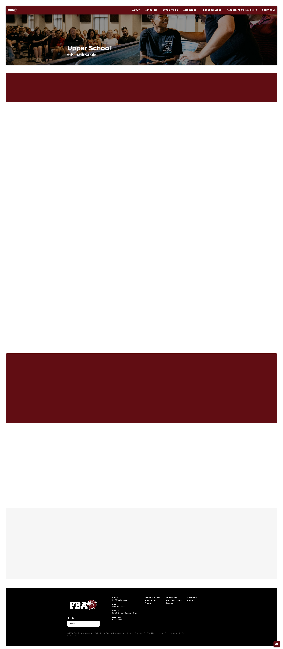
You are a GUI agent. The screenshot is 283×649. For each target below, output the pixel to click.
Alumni (148, 603)
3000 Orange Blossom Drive (124, 613)
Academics (151, 10)
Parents (191, 600)
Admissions (189, 10)
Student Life (170, 10)
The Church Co (72, 636)
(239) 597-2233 (118, 607)
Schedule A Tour (152, 598)
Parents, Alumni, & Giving (242, 10)
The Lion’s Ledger (174, 600)
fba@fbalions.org (119, 600)
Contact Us (269, 10)
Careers (169, 603)
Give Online (117, 620)
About (136, 10)
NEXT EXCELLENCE (212, 10)
